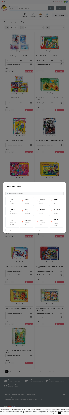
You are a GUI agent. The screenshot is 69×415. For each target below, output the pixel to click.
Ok (59, 413)
